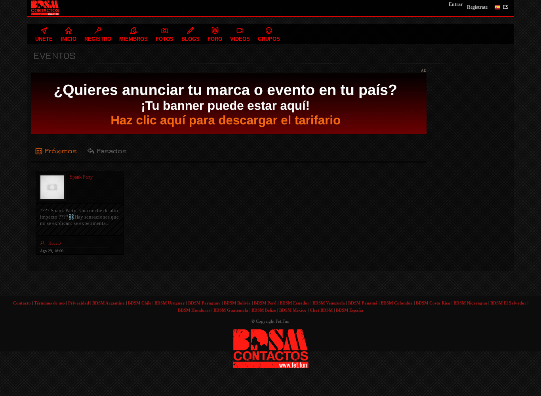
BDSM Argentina (108, 303)
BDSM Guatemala (230, 310)
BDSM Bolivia (237, 303)
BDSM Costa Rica (433, 303)
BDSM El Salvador (508, 303)
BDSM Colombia (397, 303)
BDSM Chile (139, 303)
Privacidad (78, 303)
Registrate (477, 7)
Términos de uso (49, 303)
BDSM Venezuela (328, 303)
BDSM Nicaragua (470, 303)
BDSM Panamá (362, 303)
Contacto (22, 303)
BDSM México (293, 310)
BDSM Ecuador (294, 303)
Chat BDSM (321, 310)
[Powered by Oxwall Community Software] (271, 348)
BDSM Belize (263, 310)
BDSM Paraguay (204, 303)
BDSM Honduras (194, 310)
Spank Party (81, 177)
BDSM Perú (265, 303)
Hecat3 (54, 243)
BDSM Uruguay (169, 303)
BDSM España (349, 310)
